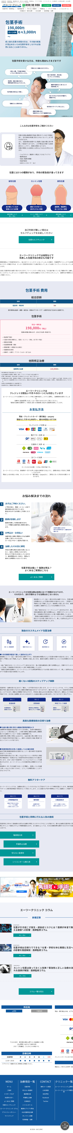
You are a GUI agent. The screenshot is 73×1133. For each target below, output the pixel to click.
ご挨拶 (9, 1090)
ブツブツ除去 (52, 9)
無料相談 (56, 5)
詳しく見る (22, 935)
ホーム (9, 1087)
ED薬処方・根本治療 (26, 11)
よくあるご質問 (36, 577)
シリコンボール (64, 9)
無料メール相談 (46, 1087)
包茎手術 (27, 1087)
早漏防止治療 (21, 844)
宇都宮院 (39, 1011)
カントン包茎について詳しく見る (36, 215)
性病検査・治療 (48, 11)
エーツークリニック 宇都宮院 (64, 1091)
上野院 (14, 1011)
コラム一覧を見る (36, 991)
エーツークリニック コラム (9, 1108)
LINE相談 (46, 5)
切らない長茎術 (32, 9)
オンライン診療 (27, 1116)
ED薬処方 (27, 1101)
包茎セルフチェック (36, 239)
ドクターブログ (9, 1094)
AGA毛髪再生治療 (27, 1112)
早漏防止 (42, 9)
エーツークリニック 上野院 (64, 1087)
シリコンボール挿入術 (21, 861)
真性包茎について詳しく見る (61, 215)
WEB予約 (66, 5)
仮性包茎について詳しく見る (12, 215)
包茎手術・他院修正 (8, 9)
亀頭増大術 (20, 9)
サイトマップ (9, 1116)
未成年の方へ (9, 1097)
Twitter (45, 1101)
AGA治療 (38, 11)
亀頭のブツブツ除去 (27, 1108)
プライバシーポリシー (9, 1112)
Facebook (45, 1097)
